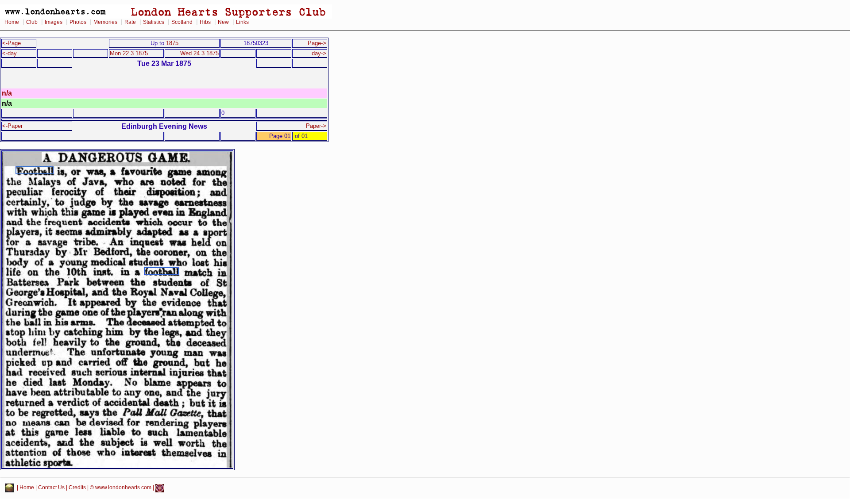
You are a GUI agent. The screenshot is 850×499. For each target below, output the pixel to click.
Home (11, 22)
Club (32, 22)
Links (242, 22)
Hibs (205, 22)
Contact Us (51, 488)
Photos (78, 22)
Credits (77, 488)
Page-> (317, 43)
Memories (105, 22)
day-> (319, 53)
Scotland (182, 22)
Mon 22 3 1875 (129, 53)
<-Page (11, 43)
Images (53, 22)
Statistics (153, 22)
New (223, 22)
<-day (9, 53)
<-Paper (12, 126)
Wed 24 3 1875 (199, 53)
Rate (130, 22)
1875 (172, 43)
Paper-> (316, 126)
